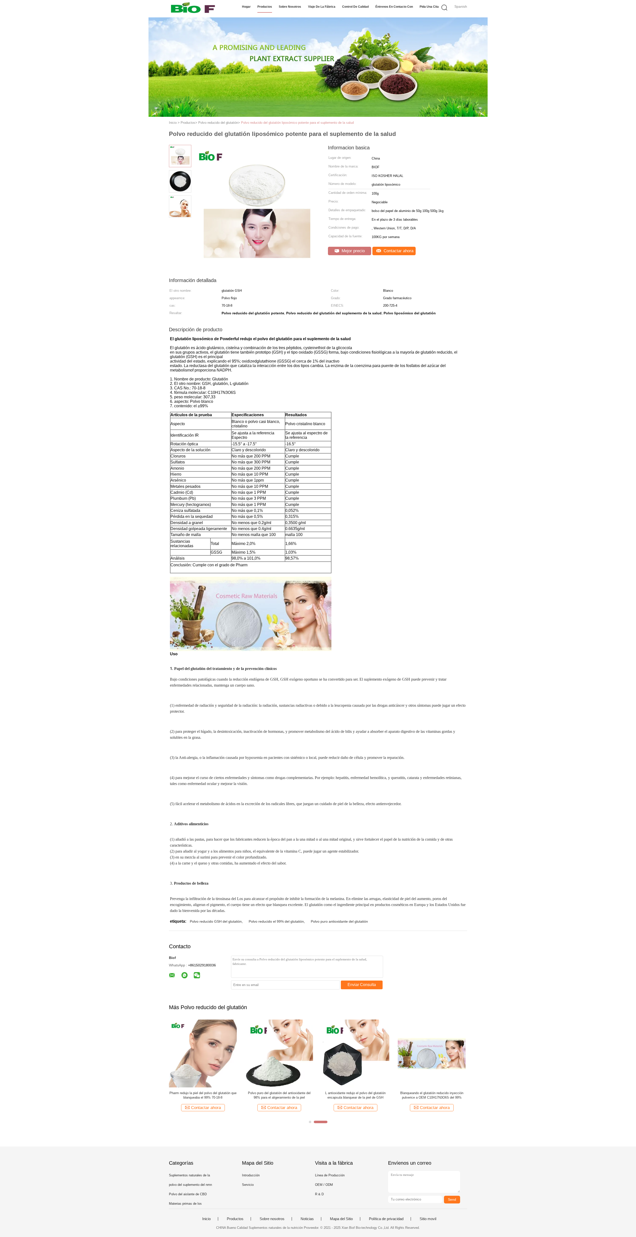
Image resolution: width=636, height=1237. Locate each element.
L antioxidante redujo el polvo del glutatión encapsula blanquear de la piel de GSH (355, 1095)
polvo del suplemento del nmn (190, 1185)
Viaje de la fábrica (321, 6)
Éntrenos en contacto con (394, 6)
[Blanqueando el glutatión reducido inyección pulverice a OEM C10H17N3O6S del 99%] (432, 1053)
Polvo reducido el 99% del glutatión (276, 921)
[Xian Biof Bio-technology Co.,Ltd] (193, 8)
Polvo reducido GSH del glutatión (216, 921)
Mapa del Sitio (341, 1219)
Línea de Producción (330, 1175)
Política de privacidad (386, 1219)
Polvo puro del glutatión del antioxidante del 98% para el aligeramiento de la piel (279, 1095)
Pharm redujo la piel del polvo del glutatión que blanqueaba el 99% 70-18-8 (203, 1095)
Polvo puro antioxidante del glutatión (339, 921)
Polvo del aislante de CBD (188, 1194)
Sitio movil (428, 1219)
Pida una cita (429, 6)
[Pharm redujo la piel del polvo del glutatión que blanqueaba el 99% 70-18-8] (203, 1053)
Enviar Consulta (362, 985)
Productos (264, 6)
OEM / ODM (324, 1185)
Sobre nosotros (290, 6)
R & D (319, 1194)
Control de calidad (355, 6)
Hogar (246, 6)
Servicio (248, 1185)
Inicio (206, 1219)
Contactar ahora (397, 250)
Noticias (307, 1219)
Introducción (251, 1175)
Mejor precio (352, 250)
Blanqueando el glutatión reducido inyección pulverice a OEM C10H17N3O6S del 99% (431, 1095)
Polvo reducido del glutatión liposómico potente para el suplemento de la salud (297, 122)
